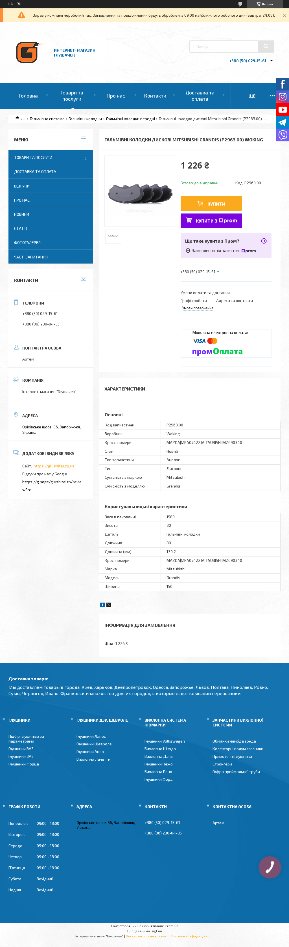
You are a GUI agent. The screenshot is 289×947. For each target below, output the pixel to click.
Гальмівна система (47, 118)
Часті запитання (31, 256)
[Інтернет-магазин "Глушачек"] (32, 67)
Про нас (115, 95)
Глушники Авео (90, 751)
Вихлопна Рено (158, 771)
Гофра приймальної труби (236, 771)
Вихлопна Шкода (160, 748)
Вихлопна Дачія (158, 756)
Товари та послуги (71, 95)
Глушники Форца (23, 764)
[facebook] (102, 605)
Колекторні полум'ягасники (238, 748)
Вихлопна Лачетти (93, 759)
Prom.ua (171, 926)
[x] (108, 605)
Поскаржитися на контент (147, 936)
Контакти (155, 95)
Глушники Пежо (158, 764)
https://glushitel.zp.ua (54, 465)
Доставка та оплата (199, 95)
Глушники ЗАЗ (21, 756)
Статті (20, 228)
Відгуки (22, 186)
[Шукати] (266, 46)
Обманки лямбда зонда (234, 741)
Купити (216, 203)
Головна (28, 95)
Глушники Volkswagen (164, 741)
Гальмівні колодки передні (130, 118)
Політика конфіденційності (192, 936)
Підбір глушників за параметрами (26, 738)
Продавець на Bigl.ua (144, 931)
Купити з (206, 220)
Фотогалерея (27, 242)
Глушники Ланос (91, 736)
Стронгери (222, 764)
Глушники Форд (158, 779)
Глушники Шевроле (94, 743)
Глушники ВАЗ (21, 748)
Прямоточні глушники (232, 756)
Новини (21, 214)
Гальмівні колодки (85, 118)
